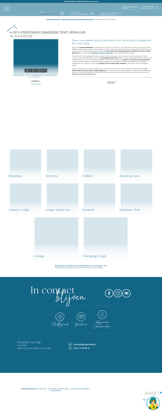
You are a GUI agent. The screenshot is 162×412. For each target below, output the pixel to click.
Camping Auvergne (53, 19)
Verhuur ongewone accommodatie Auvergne (77, 19)
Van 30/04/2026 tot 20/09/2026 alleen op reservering (81, 1)
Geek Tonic (42, 389)
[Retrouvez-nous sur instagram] (118, 293)
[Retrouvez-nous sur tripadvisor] (126, 293)
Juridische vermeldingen (79, 389)
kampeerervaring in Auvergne (102, 53)
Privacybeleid (55, 390)
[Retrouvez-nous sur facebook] (109, 293)
